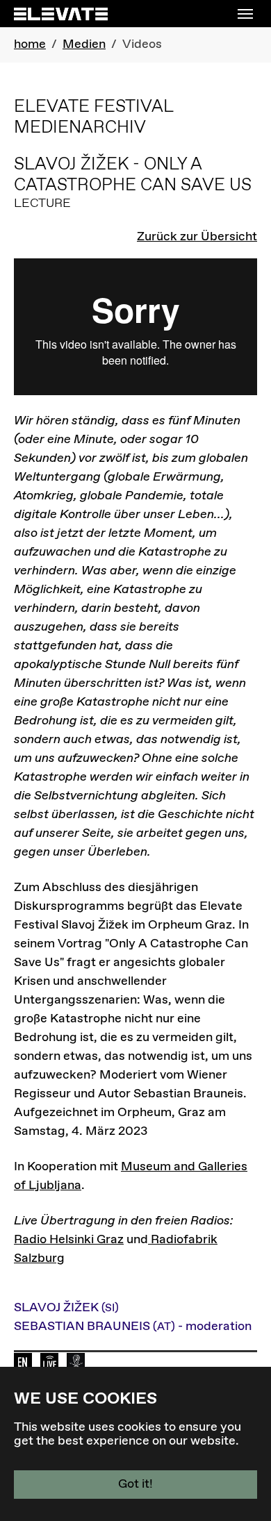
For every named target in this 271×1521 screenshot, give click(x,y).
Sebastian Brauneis (133, 1326)
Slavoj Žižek (66, 1307)
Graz (109, 1239)
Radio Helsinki (54, 1239)
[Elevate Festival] (61, 13)
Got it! (135, 1484)
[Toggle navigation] (245, 14)
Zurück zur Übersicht (197, 236)
